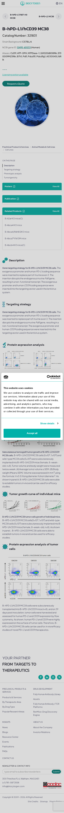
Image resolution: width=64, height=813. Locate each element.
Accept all (32, 433)
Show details (47, 423)
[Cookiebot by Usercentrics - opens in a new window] (46, 377)
